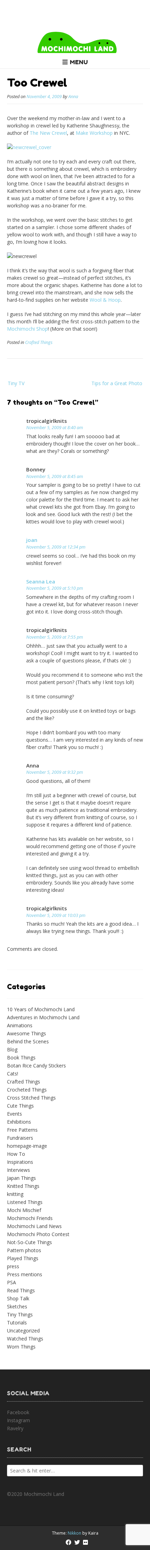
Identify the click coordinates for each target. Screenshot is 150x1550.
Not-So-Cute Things (29, 1242)
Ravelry (15, 1428)
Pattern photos (24, 1250)
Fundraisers (20, 1137)
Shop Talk (18, 1298)
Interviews (18, 1170)
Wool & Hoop (105, 299)
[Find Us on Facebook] (68, 1542)
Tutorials (17, 1322)
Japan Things (21, 1178)
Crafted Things (38, 342)
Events (14, 1113)
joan (31, 539)
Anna (73, 97)
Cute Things (20, 1105)
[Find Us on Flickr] (85, 1542)
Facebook (18, 1412)
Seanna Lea (40, 581)
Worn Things (21, 1346)
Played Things (22, 1258)
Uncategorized (23, 1330)
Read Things (21, 1290)
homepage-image (27, 1146)
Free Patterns (22, 1129)
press (13, 1266)
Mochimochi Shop (27, 328)
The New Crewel (48, 133)
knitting (15, 1194)
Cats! (12, 1073)
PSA (11, 1282)
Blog (12, 1049)
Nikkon (74, 1533)
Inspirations (20, 1162)
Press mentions (24, 1274)
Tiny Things (20, 1314)
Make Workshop (94, 133)
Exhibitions (19, 1121)
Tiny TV (16, 383)
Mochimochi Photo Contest (38, 1234)
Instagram (18, 1420)
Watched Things (25, 1338)
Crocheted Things (27, 1089)
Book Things (21, 1057)
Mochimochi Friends (30, 1218)
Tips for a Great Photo (116, 383)
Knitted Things (23, 1186)
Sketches (17, 1306)
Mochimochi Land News (34, 1226)
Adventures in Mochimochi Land (43, 1017)
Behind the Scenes (28, 1041)
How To (16, 1154)
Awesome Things (26, 1033)
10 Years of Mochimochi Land (41, 1009)
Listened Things (25, 1202)
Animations (19, 1025)
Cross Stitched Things (31, 1097)
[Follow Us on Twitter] (77, 1542)
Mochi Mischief (24, 1210)
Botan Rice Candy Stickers (36, 1065)
